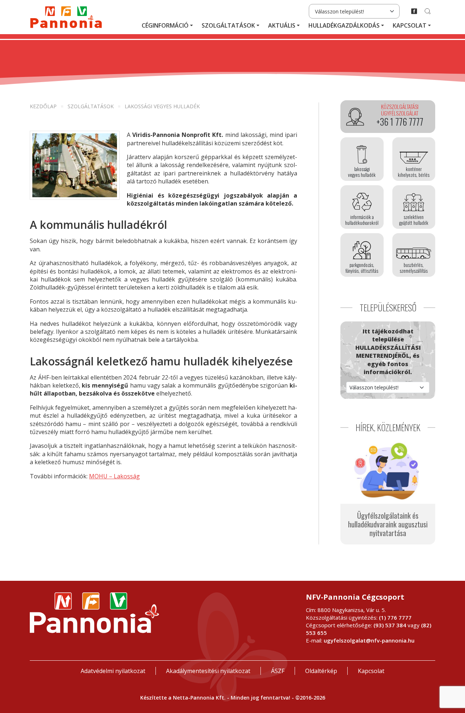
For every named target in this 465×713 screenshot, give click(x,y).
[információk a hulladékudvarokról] (362, 207)
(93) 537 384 (389, 625)
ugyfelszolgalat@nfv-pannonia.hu (369, 640)
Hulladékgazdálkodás (344, 25)
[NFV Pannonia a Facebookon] (414, 11)
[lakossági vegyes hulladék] (362, 159)
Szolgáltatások (228, 25)
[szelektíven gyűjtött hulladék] (414, 207)
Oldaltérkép (321, 671)
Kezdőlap (43, 106)
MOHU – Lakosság (114, 476)
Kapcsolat (409, 25)
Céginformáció (165, 25)
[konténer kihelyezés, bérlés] (414, 159)
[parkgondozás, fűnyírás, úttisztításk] (362, 255)
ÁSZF (277, 671)
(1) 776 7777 (395, 617)
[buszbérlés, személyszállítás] (414, 255)
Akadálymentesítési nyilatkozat (208, 671)
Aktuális (281, 25)
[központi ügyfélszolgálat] (387, 116)
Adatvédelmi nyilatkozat (113, 671)
